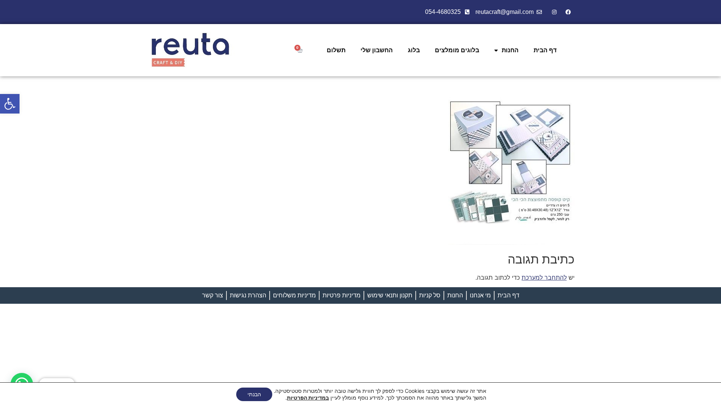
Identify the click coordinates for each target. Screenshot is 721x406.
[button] (10, 104)
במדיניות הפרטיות (308, 397)
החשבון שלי (376, 50)
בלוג (414, 50)
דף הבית (545, 50)
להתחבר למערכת (544, 277)
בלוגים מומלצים (457, 50)
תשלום (336, 50)
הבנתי (254, 394)
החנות (510, 50)
